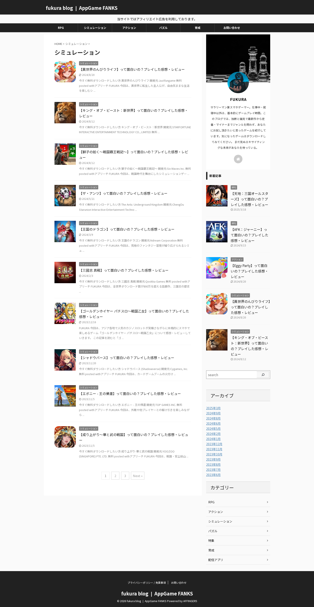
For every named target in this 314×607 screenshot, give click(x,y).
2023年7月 (213, 469)
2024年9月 (213, 413)
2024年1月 (213, 439)
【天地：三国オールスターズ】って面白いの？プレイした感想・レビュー (249, 199)
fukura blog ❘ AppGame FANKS (81, 7)
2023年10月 (214, 454)
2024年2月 (213, 434)
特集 (211, 540)
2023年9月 (213, 459)
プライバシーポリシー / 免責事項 (147, 582)
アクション (129, 28)
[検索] (263, 374)
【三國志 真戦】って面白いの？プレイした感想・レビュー (124, 270)
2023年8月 (213, 464)
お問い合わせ (231, 28)
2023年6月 (213, 475)
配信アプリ (215, 560)
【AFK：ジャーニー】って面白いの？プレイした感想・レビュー (249, 235)
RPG (61, 28)
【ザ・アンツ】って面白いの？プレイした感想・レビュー (123, 193)
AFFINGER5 (190, 601)
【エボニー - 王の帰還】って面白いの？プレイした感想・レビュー (130, 393)
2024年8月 (213, 418)
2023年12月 (214, 444)
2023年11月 (214, 449)
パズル (163, 28)
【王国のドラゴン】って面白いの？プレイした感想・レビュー (127, 229)
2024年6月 (213, 423)
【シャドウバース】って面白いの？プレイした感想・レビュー (126, 357)
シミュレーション (95, 28)
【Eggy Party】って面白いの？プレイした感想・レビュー (249, 271)
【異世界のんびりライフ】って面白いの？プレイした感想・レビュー (132, 69)
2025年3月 (213, 408)
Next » (137, 475)
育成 (197, 28)
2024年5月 (213, 428)
